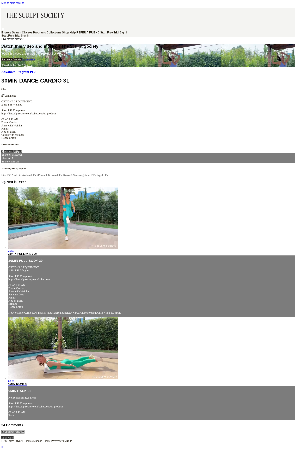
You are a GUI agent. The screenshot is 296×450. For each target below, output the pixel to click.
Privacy (19, 440)
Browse (6, 32)
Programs (39, 32)
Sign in (124, 32)
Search (17, 32)
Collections (54, 32)
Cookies (28, 440)
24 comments (8, 95)
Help (73, 32)
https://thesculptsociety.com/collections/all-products (28, 113)
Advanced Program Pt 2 (18, 72)
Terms (11, 440)
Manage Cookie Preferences (48, 440)
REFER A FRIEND (88, 32)
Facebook (7, 151)
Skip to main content (12, 2)
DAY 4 (22, 182)
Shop (65, 32)
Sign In (25, 35)
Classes (27, 32)
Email (18, 151)
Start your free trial (11, 59)
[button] (3, 29)
